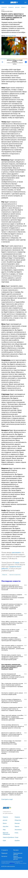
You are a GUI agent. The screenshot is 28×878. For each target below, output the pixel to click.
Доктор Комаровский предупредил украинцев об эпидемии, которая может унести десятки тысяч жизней (12, 676)
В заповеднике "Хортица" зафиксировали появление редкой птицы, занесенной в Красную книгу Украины (11, 770)
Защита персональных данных (17, 858)
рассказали (16, 552)
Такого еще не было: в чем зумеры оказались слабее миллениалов (10, 631)
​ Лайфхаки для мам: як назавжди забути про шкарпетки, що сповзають (12, 785)
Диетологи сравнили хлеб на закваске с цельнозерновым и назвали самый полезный (11, 734)
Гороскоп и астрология (14, 574)
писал (17, 562)
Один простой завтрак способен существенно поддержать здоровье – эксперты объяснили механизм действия (12, 718)
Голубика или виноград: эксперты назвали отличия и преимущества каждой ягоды (11, 639)
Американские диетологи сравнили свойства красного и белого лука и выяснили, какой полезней (12, 587)
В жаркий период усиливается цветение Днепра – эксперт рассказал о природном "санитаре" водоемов (11, 606)
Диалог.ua (12, 863)
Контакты (4, 856)
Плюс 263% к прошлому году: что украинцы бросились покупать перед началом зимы (12, 623)
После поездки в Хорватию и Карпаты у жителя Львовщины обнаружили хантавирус (11, 701)
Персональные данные (17, 854)
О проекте (4, 850)
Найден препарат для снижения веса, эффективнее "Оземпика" (12, 778)
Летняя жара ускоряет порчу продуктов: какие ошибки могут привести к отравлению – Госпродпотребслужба (12, 657)
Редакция (4, 853)
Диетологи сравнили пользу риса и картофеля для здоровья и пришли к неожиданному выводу (12, 751)
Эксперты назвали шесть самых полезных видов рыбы (12, 693)
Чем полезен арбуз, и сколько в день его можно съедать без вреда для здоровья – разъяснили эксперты (12, 648)
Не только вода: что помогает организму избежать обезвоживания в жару (11, 742)
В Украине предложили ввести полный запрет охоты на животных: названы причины (11, 709)
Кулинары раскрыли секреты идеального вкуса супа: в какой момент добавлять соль (12, 615)
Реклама (15, 850)
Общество (4, 574)
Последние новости (10, 581)
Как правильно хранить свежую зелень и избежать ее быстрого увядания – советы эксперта (12, 793)
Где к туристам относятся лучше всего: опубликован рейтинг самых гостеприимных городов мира (12, 686)
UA (25, 2)
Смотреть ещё (7, 799)
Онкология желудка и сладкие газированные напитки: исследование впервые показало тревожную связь (12, 597)
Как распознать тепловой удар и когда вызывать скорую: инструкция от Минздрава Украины (12, 761)
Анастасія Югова (11, 35)
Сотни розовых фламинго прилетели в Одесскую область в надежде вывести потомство (12, 726)
